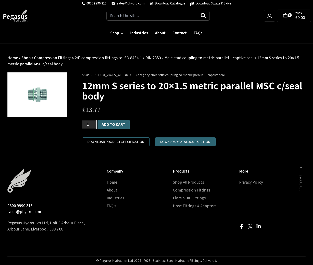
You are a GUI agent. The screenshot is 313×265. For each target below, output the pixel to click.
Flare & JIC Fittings (189, 198)
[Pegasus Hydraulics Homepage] (18, 15)
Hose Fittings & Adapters (194, 206)
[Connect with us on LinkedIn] (258, 226)
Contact (179, 33)
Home (12, 58)
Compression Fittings (52, 58)
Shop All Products (188, 182)
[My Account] (269, 16)
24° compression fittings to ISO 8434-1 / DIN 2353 (118, 58)
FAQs (198, 33)
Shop (114, 33)
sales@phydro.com (24, 212)
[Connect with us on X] (250, 226)
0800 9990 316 (20, 206)
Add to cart (113, 125)
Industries (139, 33)
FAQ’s (111, 206)
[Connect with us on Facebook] (241, 226)
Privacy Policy (251, 182)
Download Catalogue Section (185, 142)
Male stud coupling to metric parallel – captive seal (209, 58)
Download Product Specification (115, 142)
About (160, 33)
